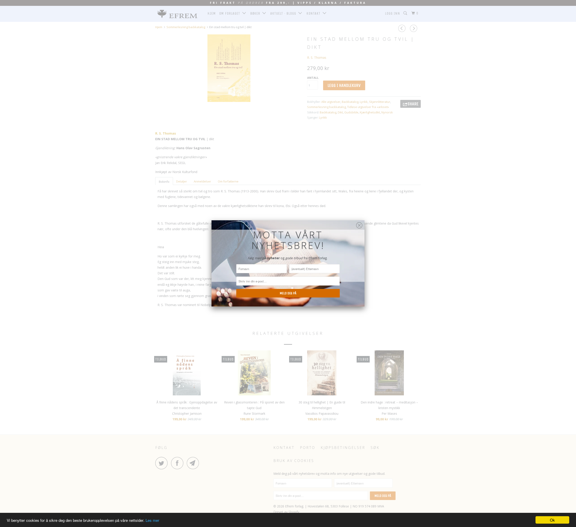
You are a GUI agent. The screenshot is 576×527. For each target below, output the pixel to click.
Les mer (152, 520)
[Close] (359, 224)
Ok (552, 520)
